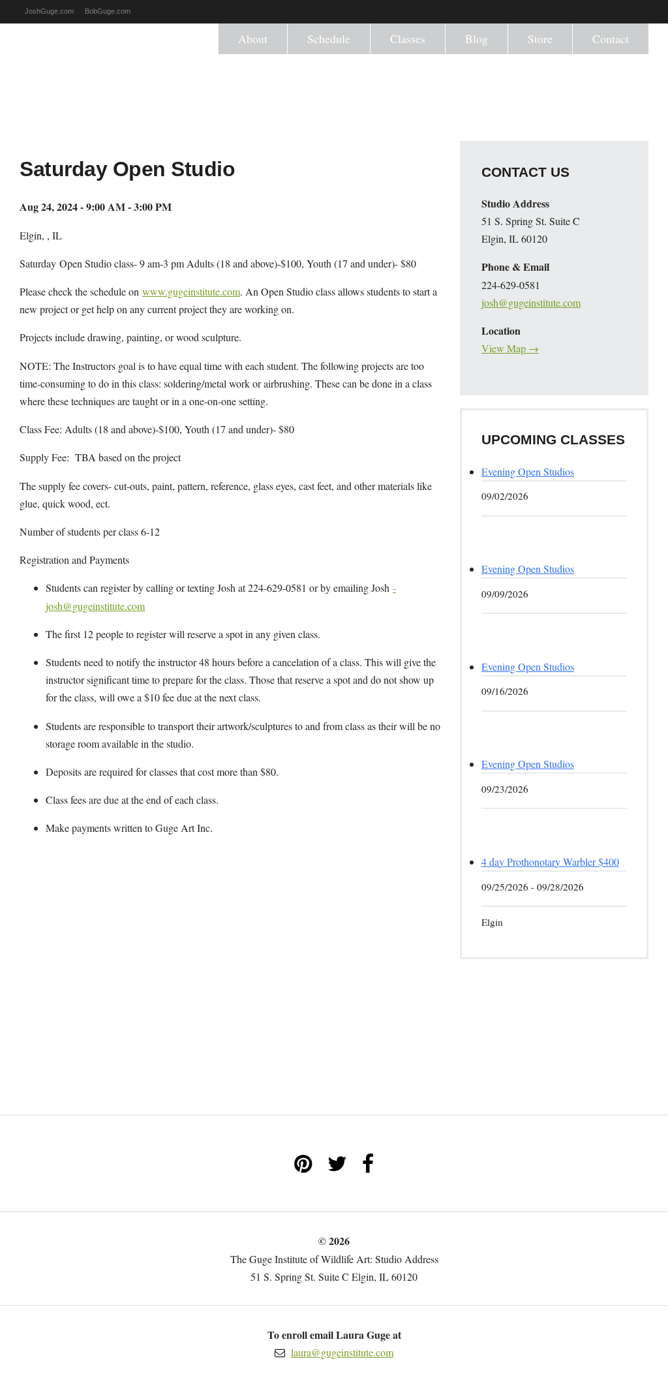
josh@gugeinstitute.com (531, 302)
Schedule (328, 38)
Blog (476, 38)
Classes (407, 38)
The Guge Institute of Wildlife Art (78, 72)
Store (540, 38)
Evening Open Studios (527, 471)
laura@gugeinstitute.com (342, 1352)
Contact (610, 38)
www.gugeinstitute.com (191, 291)
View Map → (510, 348)
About (252, 38)
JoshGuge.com (49, 11)
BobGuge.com (107, 11)
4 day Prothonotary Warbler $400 (550, 861)
